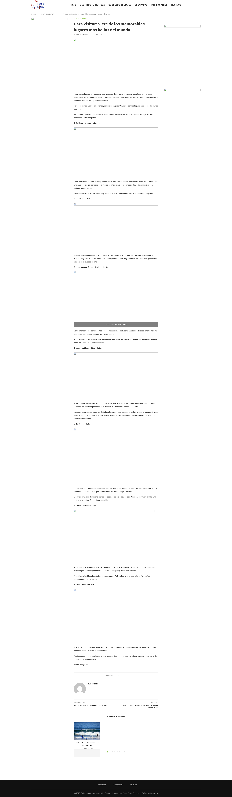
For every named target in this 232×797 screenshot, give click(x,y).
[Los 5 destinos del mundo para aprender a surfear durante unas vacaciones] (87, 730)
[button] (77, 737)
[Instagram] (193, 5)
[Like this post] (120, 675)
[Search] (199, 5)
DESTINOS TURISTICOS (92, 4)
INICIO (72, 4)
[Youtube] (195, 5)
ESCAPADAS (141, 4)
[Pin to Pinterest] (126, 675)
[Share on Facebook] (123, 675)
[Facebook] (190, 5)
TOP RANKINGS (159, 4)
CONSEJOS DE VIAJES (119, 4)
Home (33, 14)
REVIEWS (176, 4)
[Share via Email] (129, 675)
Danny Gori (86, 34)
